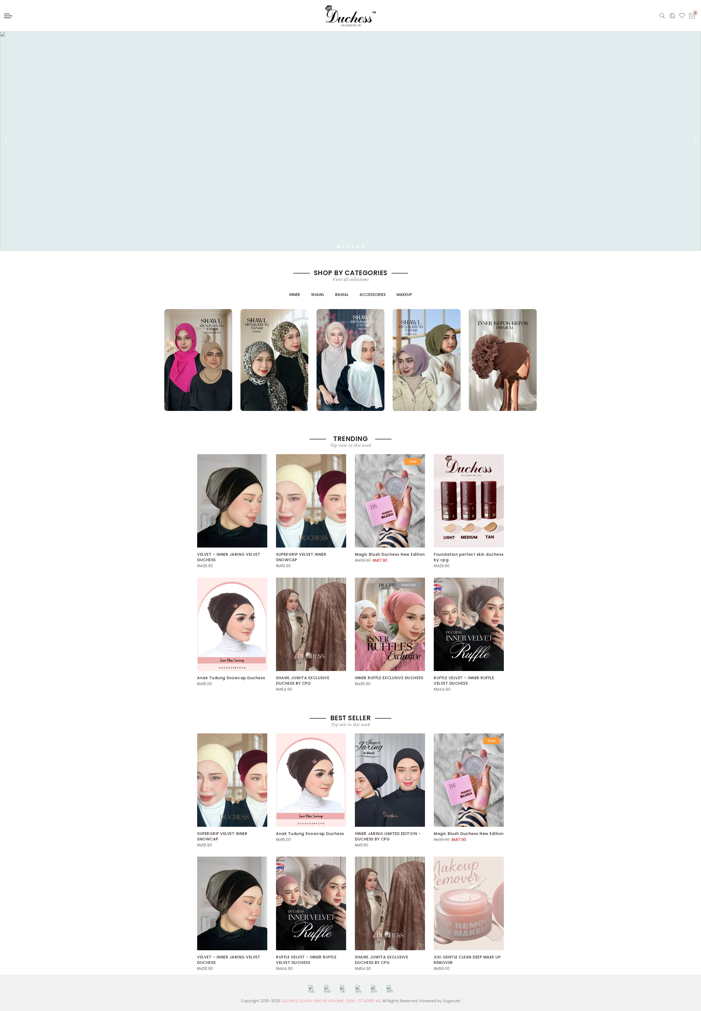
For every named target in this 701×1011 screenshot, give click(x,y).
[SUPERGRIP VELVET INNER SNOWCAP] (311, 501)
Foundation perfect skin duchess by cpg (469, 557)
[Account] (672, 16)
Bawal (342, 294)
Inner (294, 294)
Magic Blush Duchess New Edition (390, 554)
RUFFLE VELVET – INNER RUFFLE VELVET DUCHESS (464, 680)
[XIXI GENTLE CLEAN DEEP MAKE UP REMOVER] (469, 903)
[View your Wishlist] (682, 16)
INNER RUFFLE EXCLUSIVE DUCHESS (389, 678)
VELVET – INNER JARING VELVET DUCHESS (228, 557)
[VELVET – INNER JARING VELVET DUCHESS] (232, 501)
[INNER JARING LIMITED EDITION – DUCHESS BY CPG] (390, 780)
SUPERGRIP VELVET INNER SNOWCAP (301, 557)
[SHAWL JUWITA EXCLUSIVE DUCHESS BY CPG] (311, 624)
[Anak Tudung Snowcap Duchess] (232, 624)
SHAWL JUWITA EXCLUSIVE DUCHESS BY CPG (302, 680)
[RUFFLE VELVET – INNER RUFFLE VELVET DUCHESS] (469, 624)
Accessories (373, 294)
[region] (350, 140)
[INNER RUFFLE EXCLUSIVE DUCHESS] (390, 624)
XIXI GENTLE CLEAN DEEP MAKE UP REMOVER (467, 959)
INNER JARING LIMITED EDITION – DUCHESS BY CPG (388, 836)
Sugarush (452, 1001)
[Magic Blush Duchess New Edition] (390, 501)
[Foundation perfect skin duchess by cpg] (469, 501)
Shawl (317, 294)
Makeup (404, 294)
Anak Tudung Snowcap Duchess (231, 678)
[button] (5, 141)
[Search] (662, 16)
